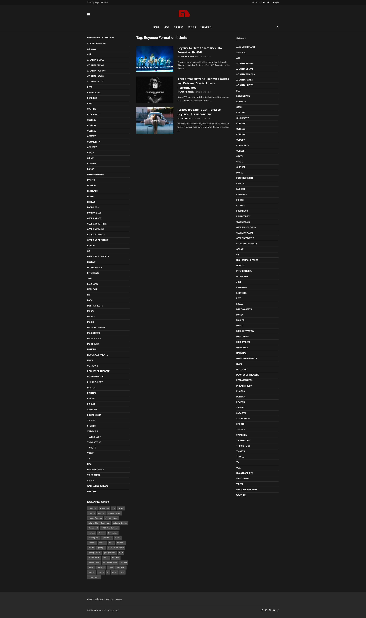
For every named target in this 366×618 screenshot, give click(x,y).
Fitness (91, 202)
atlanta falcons (95, 518)
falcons (92, 543)
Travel (91, 453)
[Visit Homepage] (184, 14)
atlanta (101, 513)
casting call (94, 538)
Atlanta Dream (95, 65)
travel (114, 572)
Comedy (91, 136)
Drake (118, 538)
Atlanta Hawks (95, 76)
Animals (91, 49)
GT (88, 251)
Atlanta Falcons (96, 71)
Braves (102, 533)
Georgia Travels (96, 235)
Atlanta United (95, 82)
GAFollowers (98, 610)
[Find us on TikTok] (268, 2)
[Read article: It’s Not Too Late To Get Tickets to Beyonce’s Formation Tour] (154, 120)
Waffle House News (97, 486)
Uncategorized (95, 470)
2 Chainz (92, 508)
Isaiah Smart (94, 562)
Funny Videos (94, 213)
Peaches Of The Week (98, 371)
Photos (91, 388)
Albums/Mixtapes (96, 43)
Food (111, 543)
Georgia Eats (94, 218)
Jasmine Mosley (187, 57)
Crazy (90, 153)
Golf (121, 553)
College (91, 120)
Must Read (93, 344)
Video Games (94, 475)
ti (108, 572)
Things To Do (94, 442)
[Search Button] (278, 27)
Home (156, 27)
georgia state (94, 553)
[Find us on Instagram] (260, 2)
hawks (106, 558)
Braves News (94, 93)
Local (90, 300)
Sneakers (92, 409)
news (111, 567)
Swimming (92, 431)
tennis (101, 572)
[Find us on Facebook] (253, 2)
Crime (90, 158)
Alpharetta (104, 508)
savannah (121, 567)
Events (91, 180)
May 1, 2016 (201, 118)
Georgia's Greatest (97, 240)
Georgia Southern (97, 224)
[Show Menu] (88, 14)
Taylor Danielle (186, 118)
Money (90, 311)
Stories (91, 426)
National (92, 349)
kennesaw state (110, 562)
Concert (92, 147)
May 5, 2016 (201, 57)
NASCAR (101, 567)
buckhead (112, 533)
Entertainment (95, 174)
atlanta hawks (111, 518)
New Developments (97, 355)
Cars (90, 103)
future (91, 548)
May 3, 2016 (201, 92)
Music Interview (96, 328)
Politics (92, 393)
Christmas (107, 538)
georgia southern (116, 548)
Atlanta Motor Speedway (99, 523)
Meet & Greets (95, 306)
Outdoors (92, 366)
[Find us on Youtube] (264, 2)
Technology (94, 437)
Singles (91, 404)
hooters (115, 558)
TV (88, 459)
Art (89, 54)
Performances (95, 377)
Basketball (93, 528)
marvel (124, 562)
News (166, 27)
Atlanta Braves (95, 60)
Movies (91, 317)
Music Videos (94, 338)
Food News (93, 207)
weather (92, 491)
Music (90, 322)
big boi (92, 533)
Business (92, 98)
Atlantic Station (120, 523)
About (89, 599)
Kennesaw (92, 284)
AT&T (121, 508)
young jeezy (94, 577)
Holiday (91, 262)
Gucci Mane (94, 558)
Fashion (91, 185)
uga (122, 572)
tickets (91, 448)
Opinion (192, 27)
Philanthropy (95, 382)
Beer (89, 87)
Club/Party (93, 114)
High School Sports (98, 256)
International (95, 267)
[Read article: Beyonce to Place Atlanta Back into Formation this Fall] (154, 59)
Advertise (99, 599)
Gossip (91, 246)
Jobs (89, 278)
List (89, 295)
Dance (90, 169)
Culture (178, 27)
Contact (119, 599)
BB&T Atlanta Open (110, 528)
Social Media (94, 415)
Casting (91, 109)
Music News (93, 333)
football (120, 543)
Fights (91, 196)
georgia (101, 548)
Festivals (92, 191)
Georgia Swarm (95, 229)
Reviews (91, 398)
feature (102, 543)
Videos (90, 480)
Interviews (93, 273)
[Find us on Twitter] (257, 2)
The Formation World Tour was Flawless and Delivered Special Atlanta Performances (203, 83)
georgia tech (110, 553)
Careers (109, 599)
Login (276, 3)
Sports (91, 420)
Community (93, 142)
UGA (89, 464)
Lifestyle (205, 27)
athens (92, 513)
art (114, 508)
